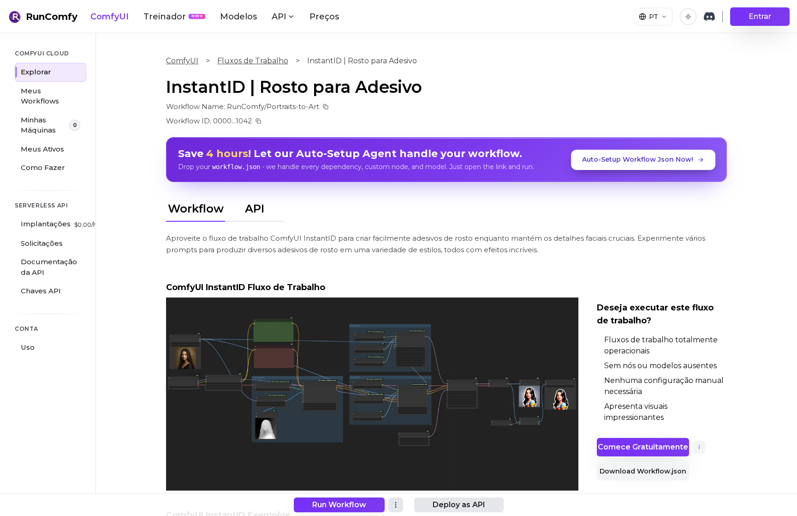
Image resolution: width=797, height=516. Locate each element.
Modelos (238, 17)
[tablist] (225, 207)
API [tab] (254, 208)
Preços (324, 17)
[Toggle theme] (688, 16)
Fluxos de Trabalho (252, 60)
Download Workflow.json (643, 471)
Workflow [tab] (196, 208)
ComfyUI (109, 17)
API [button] (279, 17)
